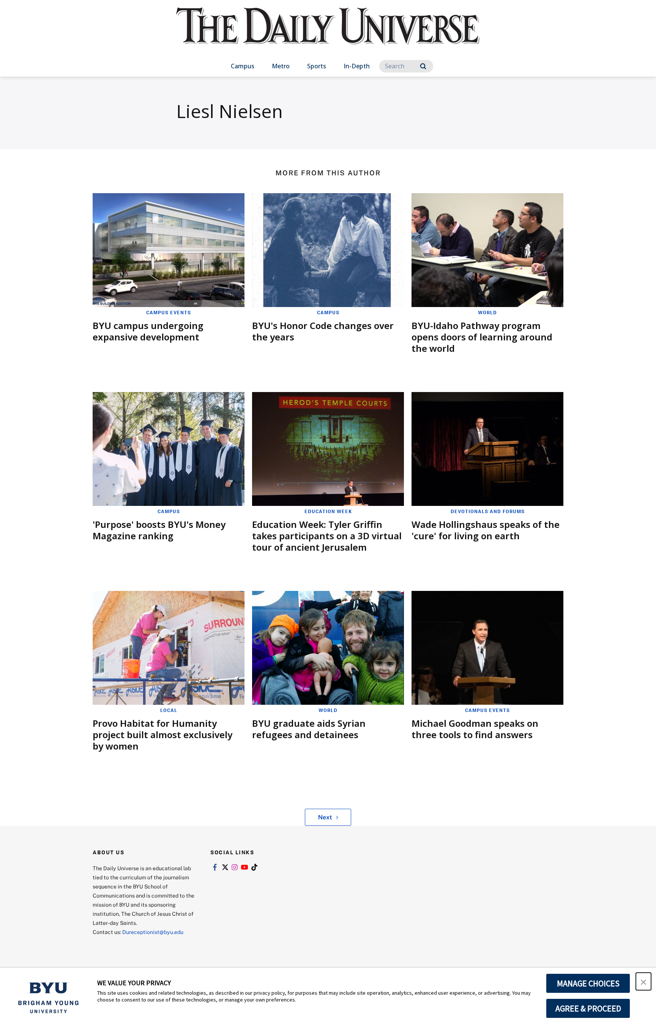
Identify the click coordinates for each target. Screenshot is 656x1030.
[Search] (423, 66)
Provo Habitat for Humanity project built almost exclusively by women (162, 734)
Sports (316, 66)
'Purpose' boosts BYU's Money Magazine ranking (159, 530)
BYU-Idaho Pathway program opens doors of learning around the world (482, 336)
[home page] (328, 34)
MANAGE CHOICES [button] (588, 983)
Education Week (328, 511)
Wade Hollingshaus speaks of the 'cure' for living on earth (486, 530)
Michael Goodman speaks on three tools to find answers (475, 729)
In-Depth (357, 66)
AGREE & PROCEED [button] (588, 1008)
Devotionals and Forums (488, 511)
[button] (643, 981)
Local (168, 710)
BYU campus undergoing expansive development (148, 331)
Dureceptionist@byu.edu (152, 932)
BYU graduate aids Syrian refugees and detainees (309, 729)
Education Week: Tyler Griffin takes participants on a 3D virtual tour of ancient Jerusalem (327, 535)
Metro (281, 66)
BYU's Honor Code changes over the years (323, 331)
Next (325, 817)
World (487, 312)
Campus (242, 66)
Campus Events (168, 312)
